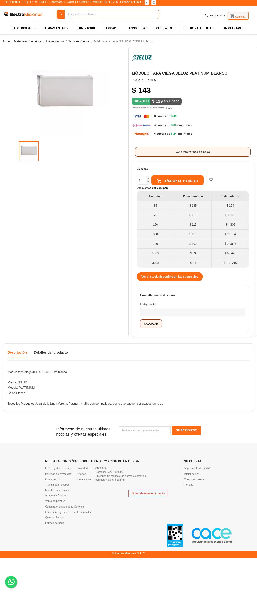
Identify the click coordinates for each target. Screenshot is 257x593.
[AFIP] (175, 535)
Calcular (151, 323)
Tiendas (188, 484)
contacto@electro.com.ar (110, 479)
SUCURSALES (14, 2)
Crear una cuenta (194, 479)
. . (11, 579)
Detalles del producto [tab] (51, 352)
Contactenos (52, 479)
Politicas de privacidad (58, 473)
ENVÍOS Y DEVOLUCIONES (93, 2)
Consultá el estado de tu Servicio (64, 506)
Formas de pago (54, 522)
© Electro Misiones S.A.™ (128, 553)
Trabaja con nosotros (57, 484)
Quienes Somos (54, 517)
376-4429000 (115, 471)
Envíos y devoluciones (58, 468)
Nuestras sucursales (57, 490)
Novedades (83, 468)
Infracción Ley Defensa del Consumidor (68, 512)
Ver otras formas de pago (193, 151)
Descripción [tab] (17, 352)
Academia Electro (55, 495)
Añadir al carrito (177, 181)
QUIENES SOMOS (37, 2)
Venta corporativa (55, 500)
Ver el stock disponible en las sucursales (169, 276)
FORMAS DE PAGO (62, 2)
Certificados (84, 479)
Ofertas (81, 473)
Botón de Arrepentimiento (148, 493)
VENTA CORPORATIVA (127, 2)
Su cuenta (192, 461)
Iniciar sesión (191, 473)
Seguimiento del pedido (197, 468)
